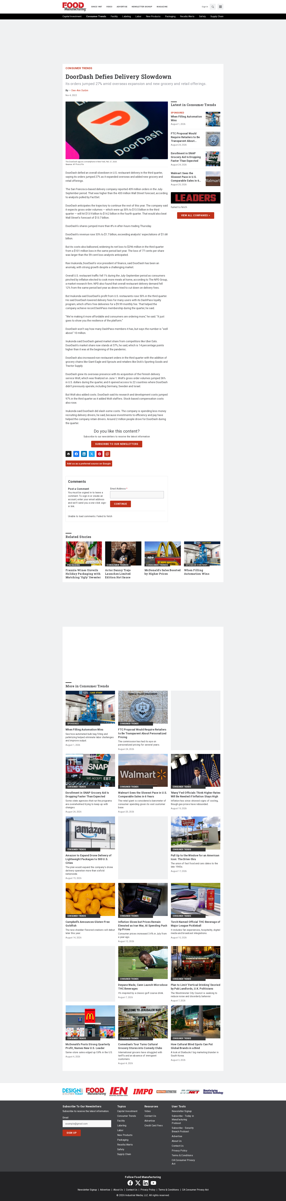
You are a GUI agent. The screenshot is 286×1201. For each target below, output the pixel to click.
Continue (120, 503)
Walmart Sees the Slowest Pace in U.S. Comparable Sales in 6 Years (185, 177)
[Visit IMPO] (143, 1091)
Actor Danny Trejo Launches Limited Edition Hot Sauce (118, 573)
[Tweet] (92, 454)
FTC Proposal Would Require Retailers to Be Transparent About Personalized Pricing (185, 137)
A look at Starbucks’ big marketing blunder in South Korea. (195, 1054)
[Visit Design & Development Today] (73, 1091)
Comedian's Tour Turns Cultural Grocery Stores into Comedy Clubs (140, 1046)
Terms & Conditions (168, 1189)
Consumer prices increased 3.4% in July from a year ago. (142, 935)
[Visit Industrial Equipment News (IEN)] (118, 1091)
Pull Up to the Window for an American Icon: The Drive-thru (195, 857)
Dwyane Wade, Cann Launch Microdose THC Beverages (142, 986)
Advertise (105, 1189)
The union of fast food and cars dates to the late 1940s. (194, 865)
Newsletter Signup (87, 1189)
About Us (118, 1189)
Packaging (73, 565)
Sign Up (72, 1132)
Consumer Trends (79, 68)
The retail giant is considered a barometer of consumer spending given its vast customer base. (142, 804)
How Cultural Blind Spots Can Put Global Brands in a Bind (192, 1046)
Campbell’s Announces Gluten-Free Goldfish (88, 923)
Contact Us (131, 1189)
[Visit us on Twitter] (138, 1183)
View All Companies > (195, 215)
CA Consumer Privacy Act (195, 1189)
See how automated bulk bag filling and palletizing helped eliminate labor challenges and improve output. (90, 737)
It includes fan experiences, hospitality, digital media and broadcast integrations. (195, 931)
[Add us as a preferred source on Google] (107, 454)
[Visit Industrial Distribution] (166, 1091)
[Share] (76, 454)
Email (65, 1117)
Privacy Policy (147, 1189)
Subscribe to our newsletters (116, 444)
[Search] (213, 7)
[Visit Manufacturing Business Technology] (213, 1091)
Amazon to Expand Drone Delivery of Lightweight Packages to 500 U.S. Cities (89, 859)
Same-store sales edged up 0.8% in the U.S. (89, 1052)
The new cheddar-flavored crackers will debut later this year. (90, 931)
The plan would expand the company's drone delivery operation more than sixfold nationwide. (89, 870)
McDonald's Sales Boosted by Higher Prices (162, 571)
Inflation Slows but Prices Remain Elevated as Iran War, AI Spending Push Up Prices (142, 925)
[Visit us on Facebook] (130, 1183)
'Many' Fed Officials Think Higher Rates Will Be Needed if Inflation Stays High (195, 794)
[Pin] (99, 454)
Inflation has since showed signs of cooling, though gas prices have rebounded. (194, 802)
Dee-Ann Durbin (79, 90)
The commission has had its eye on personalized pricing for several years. (139, 743)
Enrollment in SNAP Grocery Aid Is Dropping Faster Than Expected (186, 157)
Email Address (119, 489)
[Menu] (220, 7)
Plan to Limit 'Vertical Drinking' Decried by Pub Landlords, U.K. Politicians (195, 986)
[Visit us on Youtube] (153, 1183)
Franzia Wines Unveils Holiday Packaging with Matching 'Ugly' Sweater (83, 573)
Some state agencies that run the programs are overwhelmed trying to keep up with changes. (89, 804)
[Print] (69, 454)
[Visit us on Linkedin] (145, 1183)
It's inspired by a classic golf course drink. (141, 993)
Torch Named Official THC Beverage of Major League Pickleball (195, 923)
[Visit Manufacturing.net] (190, 1091)
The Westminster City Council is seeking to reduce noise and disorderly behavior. (194, 995)
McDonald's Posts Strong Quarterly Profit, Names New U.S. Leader (88, 1046)
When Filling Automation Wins (186, 118)
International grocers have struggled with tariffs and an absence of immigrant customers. (140, 1055)
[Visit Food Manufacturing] (96, 1091)
